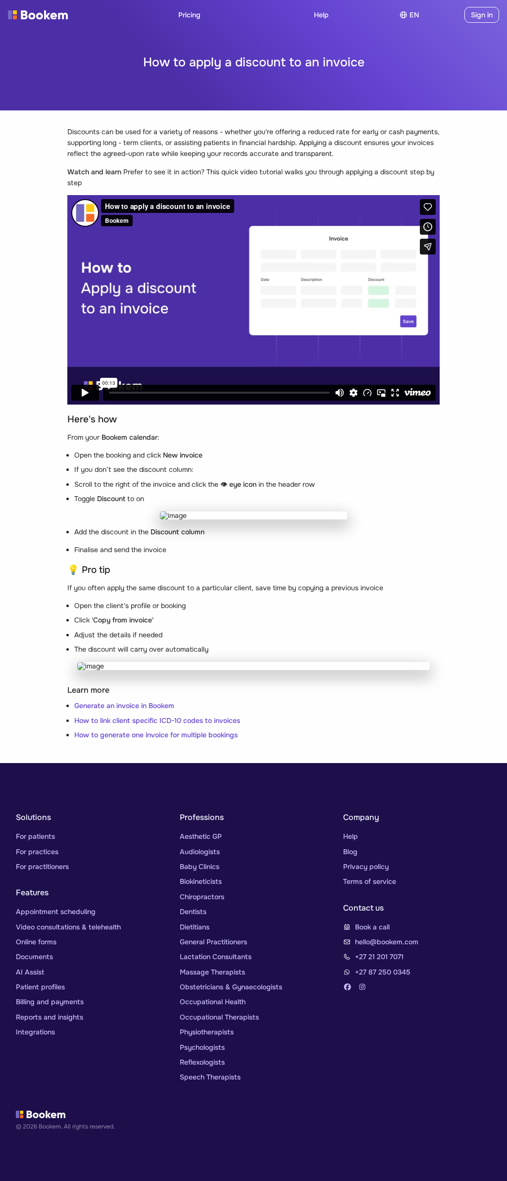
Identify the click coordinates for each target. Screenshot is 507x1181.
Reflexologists (202, 1062)
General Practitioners (213, 941)
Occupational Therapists (219, 1017)
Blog (350, 851)
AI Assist (30, 972)
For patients (35, 836)
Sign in (482, 14)
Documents (34, 956)
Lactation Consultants (216, 956)
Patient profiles (40, 986)
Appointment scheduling (56, 911)
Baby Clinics (199, 866)
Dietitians (194, 927)
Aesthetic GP (201, 836)
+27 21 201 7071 (379, 956)
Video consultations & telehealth (68, 927)
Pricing (189, 14)
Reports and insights (49, 1017)
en (414, 14)
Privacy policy (366, 866)
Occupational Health (213, 1001)
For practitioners (42, 866)
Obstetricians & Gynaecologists (231, 986)
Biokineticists (201, 881)
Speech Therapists (210, 1077)
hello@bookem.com (386, 941)
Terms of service (369, 881)
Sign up (443, 14)
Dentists (193, 911)
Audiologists (200, 851)
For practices (37, 851)
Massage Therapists (212, 972)
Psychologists (202, 1047)
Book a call (372, 927)
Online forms (36, 941)
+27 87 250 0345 (382, 972)
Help (321, 14)
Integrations (35, 1031)
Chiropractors (202, 896)
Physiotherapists (207, 1031)
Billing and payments (50, 1001)
